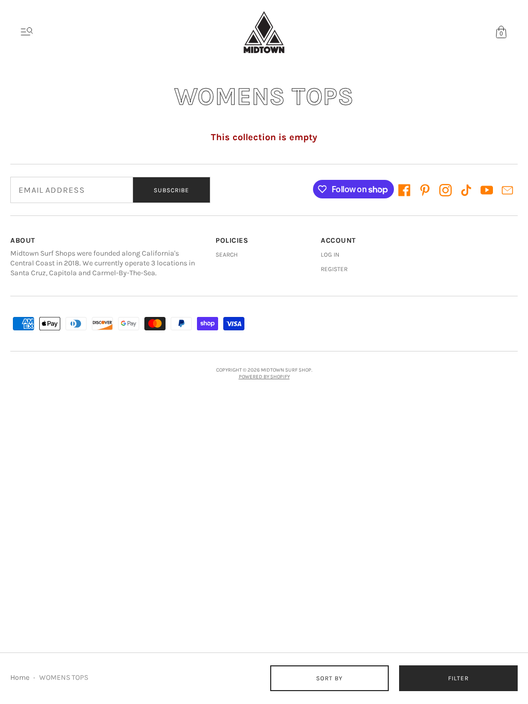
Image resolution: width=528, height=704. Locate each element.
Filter (458, 678)
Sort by (329, 678)
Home (19, 677)
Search (227, 254)
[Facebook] (404, 190)
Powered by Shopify (264, 377)
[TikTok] (466, 190)
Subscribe (171, 190)
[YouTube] (487, 190)
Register (334, 269)
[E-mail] (507, 190)
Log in (330, 254)
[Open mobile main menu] (27, 32)
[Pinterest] (425, 190)
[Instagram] (445, 190)
